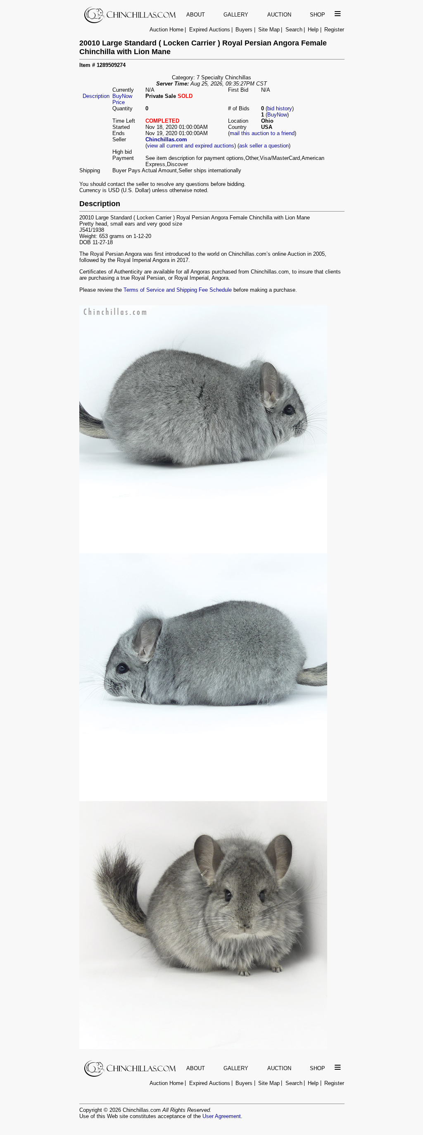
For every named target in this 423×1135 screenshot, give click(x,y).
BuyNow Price (122, 99)
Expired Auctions (209, 29)
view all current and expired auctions (190, 146)
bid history (279, 108)
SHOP (317, 15)
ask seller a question (264, 146)
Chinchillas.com (166, 139)
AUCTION (279, 15)
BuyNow (277, 115)
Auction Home (166, 29)
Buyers (243, 29)
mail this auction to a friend (262, 133)
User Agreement (221, 1116)
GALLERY (235, 15)
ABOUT (195, 15)
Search (293, 29)
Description (96, 96)
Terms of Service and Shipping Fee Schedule (178, 290)
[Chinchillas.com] (130, 21)
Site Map (269, 29)
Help (313, 29)
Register (334, 29)
